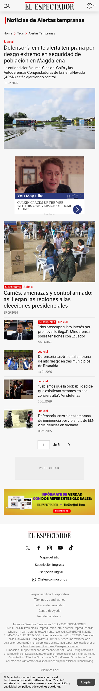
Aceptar (86, 682)
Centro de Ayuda (50, 610)
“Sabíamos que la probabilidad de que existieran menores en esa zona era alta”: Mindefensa (65, 391)
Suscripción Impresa (49, 565)
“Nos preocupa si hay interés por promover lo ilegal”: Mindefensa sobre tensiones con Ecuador (64, 332)
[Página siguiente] (69, 446)
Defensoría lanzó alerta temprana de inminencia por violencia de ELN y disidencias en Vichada (66, 421)
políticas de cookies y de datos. (41, 686)
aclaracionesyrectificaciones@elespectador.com (49, 646)
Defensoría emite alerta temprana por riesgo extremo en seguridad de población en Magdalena (49, 54)
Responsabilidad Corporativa (49, 594)
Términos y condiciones (49, 599)
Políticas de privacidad (49, 605)
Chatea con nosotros (52, 579)
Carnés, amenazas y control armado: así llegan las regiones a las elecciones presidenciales (48, 299)
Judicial (9, 42)
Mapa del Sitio (49, 557)
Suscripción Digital (50, 572)
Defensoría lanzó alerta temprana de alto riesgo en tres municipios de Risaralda (64, 361)
